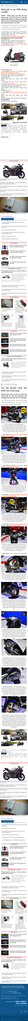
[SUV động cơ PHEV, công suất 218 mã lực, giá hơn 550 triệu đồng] (5, 258)
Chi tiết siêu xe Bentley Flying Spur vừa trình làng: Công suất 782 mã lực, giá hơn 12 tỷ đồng (18, 340)
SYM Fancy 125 (7, 132)
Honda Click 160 (9, 756)
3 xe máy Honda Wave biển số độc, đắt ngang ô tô (13, 837)
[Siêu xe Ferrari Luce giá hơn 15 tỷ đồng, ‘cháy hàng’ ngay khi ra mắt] (5, 335)
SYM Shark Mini (16, 130)
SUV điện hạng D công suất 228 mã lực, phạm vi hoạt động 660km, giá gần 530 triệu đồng (13, 286)
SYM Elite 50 (4, 128)
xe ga (14, 132)
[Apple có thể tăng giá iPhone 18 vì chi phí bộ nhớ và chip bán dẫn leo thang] (5, 247)
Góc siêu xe (14, 331)
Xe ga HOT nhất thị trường (14, 356)
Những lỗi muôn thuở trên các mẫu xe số (10, 834)
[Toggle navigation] (25, 2)
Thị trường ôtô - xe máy (14, 268)
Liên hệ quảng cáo (20, 1005)
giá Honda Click (18, 753)
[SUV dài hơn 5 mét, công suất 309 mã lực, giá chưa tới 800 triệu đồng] (5, 252)
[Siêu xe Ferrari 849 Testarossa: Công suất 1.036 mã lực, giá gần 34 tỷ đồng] (5, 346)
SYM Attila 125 (23, 128)
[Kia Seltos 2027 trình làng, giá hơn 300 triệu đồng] (5, 263)
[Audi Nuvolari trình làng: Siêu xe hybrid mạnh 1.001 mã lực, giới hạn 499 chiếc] (5, 351)
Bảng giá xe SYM (22, 125)
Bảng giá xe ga (5, 127)
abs (16, 756)
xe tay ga (19, 132)
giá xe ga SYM (16, 127)
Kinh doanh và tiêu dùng (10, 5)
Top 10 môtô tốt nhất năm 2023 (9, 230)
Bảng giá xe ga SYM (12, 125)
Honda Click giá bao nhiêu (14, 755)
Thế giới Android (14, 297)
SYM (11, 127)
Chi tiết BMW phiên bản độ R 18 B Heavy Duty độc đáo (13, 840)
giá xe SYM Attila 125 (6, 130)
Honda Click (10, 753)
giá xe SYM (23, 127)
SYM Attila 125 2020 (13, 128)
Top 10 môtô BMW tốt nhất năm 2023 (10, 238)
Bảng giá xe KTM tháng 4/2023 (9, 236)
